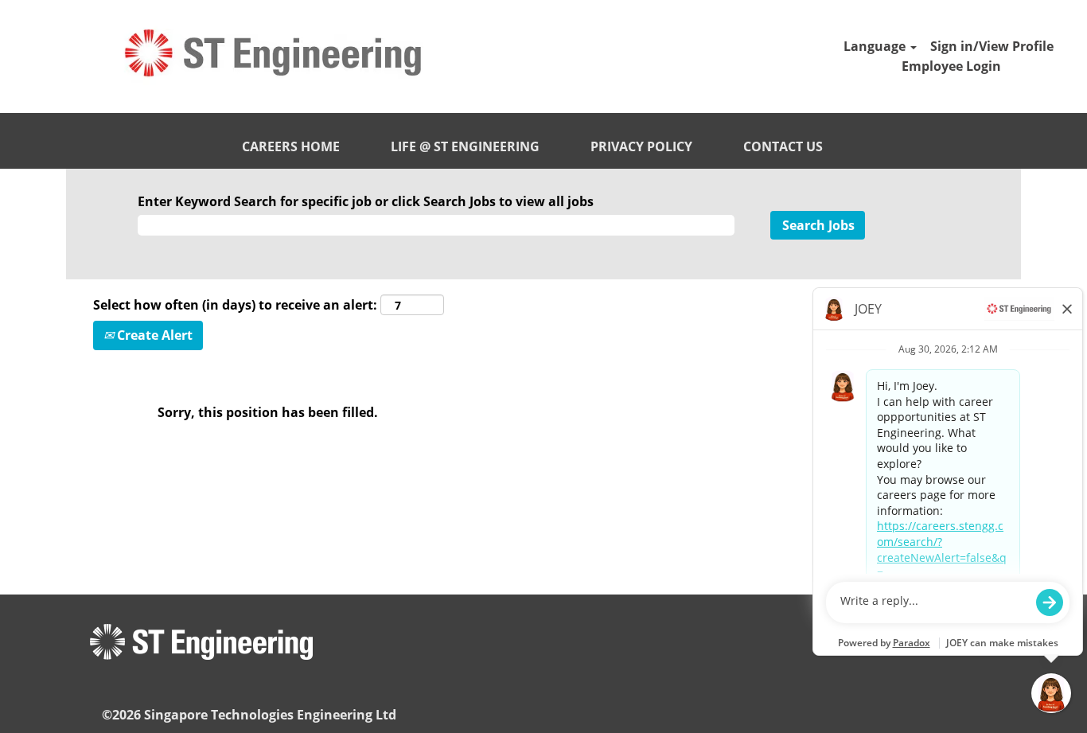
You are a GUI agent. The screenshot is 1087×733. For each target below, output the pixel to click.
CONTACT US (783, 146)
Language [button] (876, 46)
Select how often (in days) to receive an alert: (235, 305)
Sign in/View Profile (992, 46)
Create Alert (153, 335)
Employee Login (951, 66)
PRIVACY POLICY (641, 146)
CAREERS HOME (291, 146)
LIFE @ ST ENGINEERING (465, 146)
